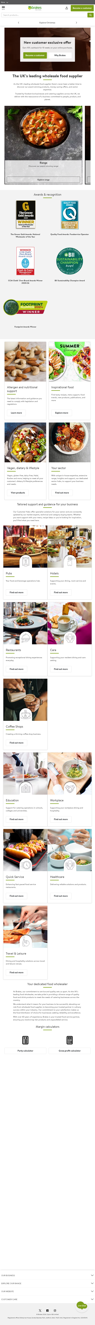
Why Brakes (60, 55)
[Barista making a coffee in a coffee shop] (25, 700)
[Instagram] (55, 1311)
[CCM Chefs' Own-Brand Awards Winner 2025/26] (25, 261)
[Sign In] (66, 8)
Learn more (16, 412)
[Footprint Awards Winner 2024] (25, 307)
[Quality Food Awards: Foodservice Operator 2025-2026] (70, 215)
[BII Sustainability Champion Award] (70, 261)
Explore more (61, 412)
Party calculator (25, 1050)
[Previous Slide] (19, 22)
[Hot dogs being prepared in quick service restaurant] (25, 850)
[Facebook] (47, 1311)
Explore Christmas (47, 22)
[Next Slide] (76, 22)
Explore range (43, 179)
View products (18, 492)
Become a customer (82, 8)
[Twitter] (40, 1311)
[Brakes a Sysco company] (35, 8)
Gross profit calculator (70, 1050)
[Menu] (3, 8)
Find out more (62, 492)
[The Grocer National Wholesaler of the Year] (25, 215)
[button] (90, 15)
